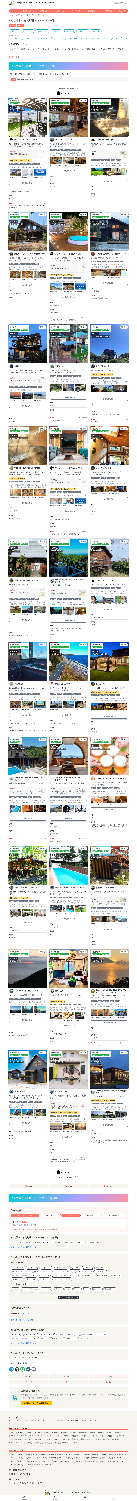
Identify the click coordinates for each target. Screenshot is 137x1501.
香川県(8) (71, 1461)
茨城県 (74, 1432)
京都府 (120, 1436)
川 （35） (85, 1289)
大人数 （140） (46, 1268)
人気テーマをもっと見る (69, 1297)
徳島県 (110, 1439)
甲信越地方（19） (42, 31)
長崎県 (30, 1442)
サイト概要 (13, 1483)
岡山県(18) (47, 1461)
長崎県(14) (119, 1461)
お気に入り (121, 11)
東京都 (119, 1432)
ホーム (14, 11)
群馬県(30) (86, 1454)
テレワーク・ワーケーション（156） (24, 1338)
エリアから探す (60, 11)
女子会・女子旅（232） (89, 1335)
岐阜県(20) (78, 1458)
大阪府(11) (112, 1458)
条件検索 (109, 11)
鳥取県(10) (31, 1461)
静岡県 (76, 1436)
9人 (71, 1215)
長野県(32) (21, 1458)
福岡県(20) (103, 1461)
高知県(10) (95, 1461)
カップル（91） (86, 38)
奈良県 (30, 1439)
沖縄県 (76, 1442)
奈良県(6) (12, 1461)
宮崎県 (57, 1442)
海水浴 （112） (46, 1289)
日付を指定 (114, 1215)
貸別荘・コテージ (28, 11)
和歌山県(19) (21, 1461)
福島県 (65, 1432)
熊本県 (39, 1442)
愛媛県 (101, 1439)
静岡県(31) (61, 1458)
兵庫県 (22, 1439)
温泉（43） (115, 38)
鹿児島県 (66, 1442)
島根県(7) (38, 1461)
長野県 (32, 1436)
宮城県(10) (44, 1454)
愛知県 (85, 1436)
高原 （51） (48, 1293)
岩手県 (30, 1432)
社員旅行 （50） (17, 1279)
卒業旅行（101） (85, 1338)
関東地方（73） (28, 31)
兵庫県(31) (120, 1458)
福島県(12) (61, 1454)
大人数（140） (44, 38)
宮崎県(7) (29, 1464)
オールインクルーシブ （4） (61, 1279)
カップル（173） (73, 1335)
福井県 (67, 1436)
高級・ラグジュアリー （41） (22, 1271)
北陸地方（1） (56, 31)
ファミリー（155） (58, 38)
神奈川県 (13, 1436)
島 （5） (99, 1293)
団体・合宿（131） (30, 1335)
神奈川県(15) (121, 1454)
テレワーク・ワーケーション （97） (24, 1275)
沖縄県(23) (47, 1464)
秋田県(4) (36, 1454)
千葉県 (109, 1432)
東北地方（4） (15, 31)
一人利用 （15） (100, 1271)
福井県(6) (52, 1458)
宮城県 (47, 1432)
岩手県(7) (28, 1454)
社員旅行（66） (57, 1338)
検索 (17, 57)
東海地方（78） (69, 31)
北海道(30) (13, 1454)
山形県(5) (52, 1454)
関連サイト (41, 1483)
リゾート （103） (18, 1293)
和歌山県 (39, 1439)
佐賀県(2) (111, 1461)
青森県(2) (21, 1454)
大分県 (48, 1442)
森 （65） (69, 1293)
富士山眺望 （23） (109, 1289)
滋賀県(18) (95, 1458)
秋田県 (38, 1432)
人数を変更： (14, 44)
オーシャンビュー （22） (30, 1289)
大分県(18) (21, 1464)
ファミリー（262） (46, 1335)
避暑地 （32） (59, 1293)
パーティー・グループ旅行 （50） (66, 1275)
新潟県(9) (29, 1458)
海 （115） (15, 1289)
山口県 (84, 1439)
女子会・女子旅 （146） (84, 1271)
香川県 (93, 1439)
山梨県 (23, 1436)
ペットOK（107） (16, 38)
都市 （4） (108, 1293)
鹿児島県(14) (38, 1464)
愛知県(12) (69, 1458)
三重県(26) (86, 1458)
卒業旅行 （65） (44, 1279)
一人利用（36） (105, 1335)
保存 (43, 100)
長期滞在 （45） (102, 1275)
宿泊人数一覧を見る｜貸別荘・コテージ (26, 1320)
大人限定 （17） (68, 1271)
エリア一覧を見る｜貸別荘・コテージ (25, 1247)
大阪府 (13, 1439)
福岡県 (13, 1442)
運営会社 (33, 1483)
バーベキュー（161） (101, 38)
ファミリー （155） (60, 1268)
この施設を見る (27, 183)
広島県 (76, 1439)
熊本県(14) (13, 1464)
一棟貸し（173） (31, 38)
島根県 (58, 1439)
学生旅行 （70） (30, 1279)
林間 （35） (79, 1293)
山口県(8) (63, 1461)
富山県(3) (37, 1458)
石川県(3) (45, 1458)
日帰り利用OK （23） (87, 1275)
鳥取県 (49, 1439)
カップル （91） (88, 1268)
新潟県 (41, 1436)
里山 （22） (90, 1293)
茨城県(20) (69, 1454)
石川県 (58, 1436)
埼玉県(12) (95, 1454)
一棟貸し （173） (33, 1268)
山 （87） (67, 1289)
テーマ (91, 1215)
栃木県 (83, 1432)
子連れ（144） (73, 38)
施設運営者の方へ (121, 2)
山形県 (56, 1432)
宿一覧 (11, 57)
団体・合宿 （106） (45, 1275)
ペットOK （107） (18, 1268)
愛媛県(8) (79, 1461)
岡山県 (67, 1439)
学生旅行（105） (71, 1338)
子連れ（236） (60, 1335)
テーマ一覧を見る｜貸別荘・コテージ (25, 1343)
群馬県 (92, 1432)
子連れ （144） (75, 1268)
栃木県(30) (78, 1454)
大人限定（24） (44, 1338)
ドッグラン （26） (54, 1271)
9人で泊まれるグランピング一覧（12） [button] (25, 1357)
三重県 (102, 1436)
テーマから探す (76, 11)
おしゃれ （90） (39, 1271)
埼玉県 (100, 1432)
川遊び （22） (96, 1289)
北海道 (13, 1432)
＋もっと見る (126, 38)
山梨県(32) (13, 1458)
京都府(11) (104, 1458)
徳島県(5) (86, 1461)
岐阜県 (94, 1436)
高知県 (118, 1439)
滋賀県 (111, 1436)
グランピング (44, 11)
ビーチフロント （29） (34, 1293)
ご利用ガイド (23, 1483)
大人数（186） (17, 1335)
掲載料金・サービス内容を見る (36, 1403)
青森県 (21, 1432)
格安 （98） (100, 1268)
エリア (51, 1215)
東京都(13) (112, 1454)
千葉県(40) (104, 1454)
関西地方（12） (82, 31)
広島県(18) (55, 1461)
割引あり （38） (116, 1275)
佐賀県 (21, 1442)
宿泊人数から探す (94, 11)
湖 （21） (76, 1289)
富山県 (50, 1436)
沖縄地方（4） (96, 31)
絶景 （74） (58, 1289)
